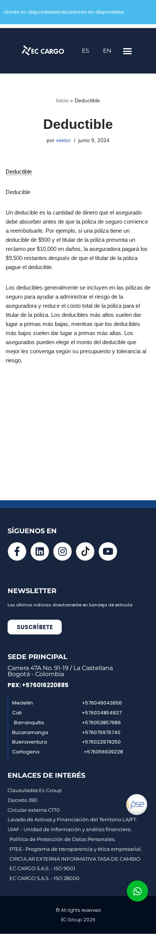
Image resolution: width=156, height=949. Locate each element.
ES (85, 50)
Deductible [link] (19, 171)
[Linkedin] (39, 551)
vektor (63, 140)
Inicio (62, 100)
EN (107, 50)
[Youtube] (107, 551)
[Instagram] (62, 551)
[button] (127, 51)
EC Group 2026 (78, 919)
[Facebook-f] (17, 551)
